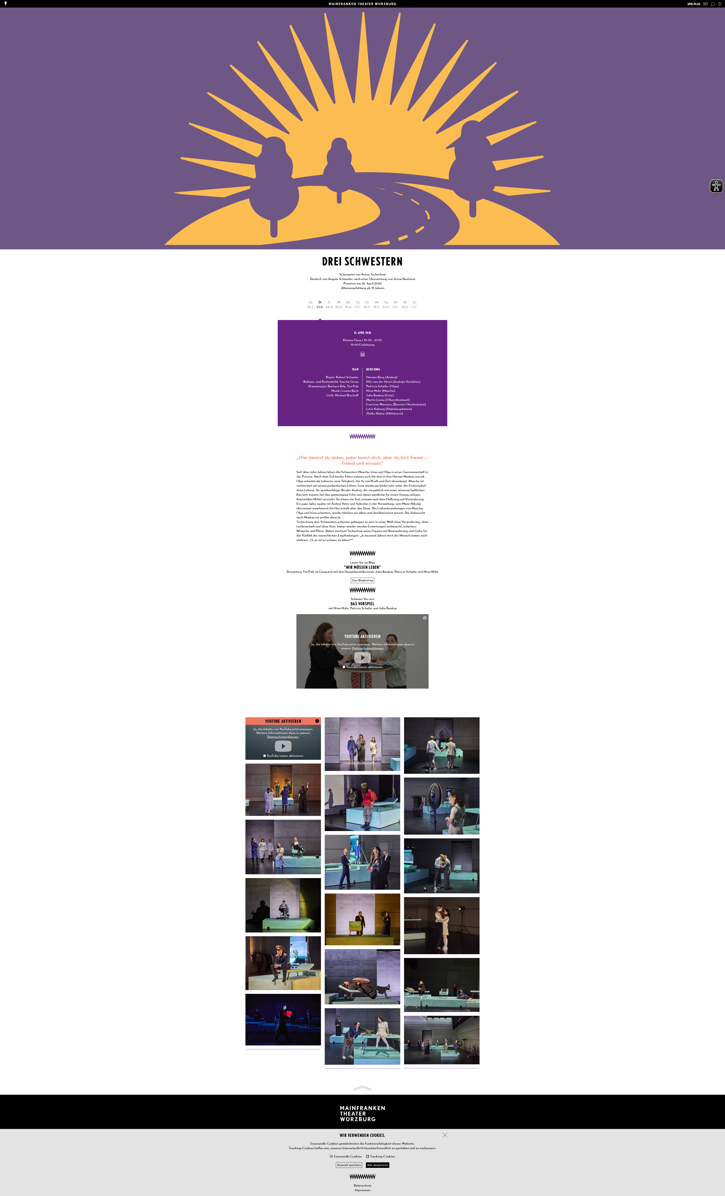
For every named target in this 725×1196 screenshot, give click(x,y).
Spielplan (693, 3)
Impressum (362, 1190)
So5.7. (414, 304)
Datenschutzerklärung (367, 648)
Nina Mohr (373, 391)
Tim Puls (353, 386)
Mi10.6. (405, 304)
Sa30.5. (386, 304)
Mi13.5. (376, 304)
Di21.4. (320, 304)
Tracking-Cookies (382, 1156)
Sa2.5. (358, 304)
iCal (363, 354)
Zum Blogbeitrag (362, 580)
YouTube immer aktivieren (364, 667)
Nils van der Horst (379, 382)
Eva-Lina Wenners (379, 404)
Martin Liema (375, 400)
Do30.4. (348, 304)
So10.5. (367, 304)
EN (705, 3)
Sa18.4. (310, 304)
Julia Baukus (375, 395)
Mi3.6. (395, 304)
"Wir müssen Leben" (362, 567)
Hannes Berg (375, 377)
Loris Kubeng (375, 409)
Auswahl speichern (349, 1165)
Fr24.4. (329, 304)
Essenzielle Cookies (348, 1156)
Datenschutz (362, 1185)
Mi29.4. (339, 304)
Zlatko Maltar (375, 413)
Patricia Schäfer (377, 386)
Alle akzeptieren (377, 1165)
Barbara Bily (336, 386)
